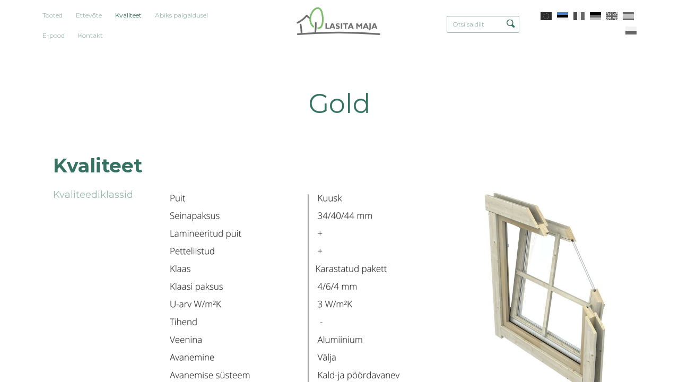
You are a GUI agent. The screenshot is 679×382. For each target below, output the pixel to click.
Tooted (52, 15)
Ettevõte (89, 15)
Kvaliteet (128, 15)
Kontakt (90, 35)
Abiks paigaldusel (181, 15)
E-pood (53, 35)
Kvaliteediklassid (93, 195)
